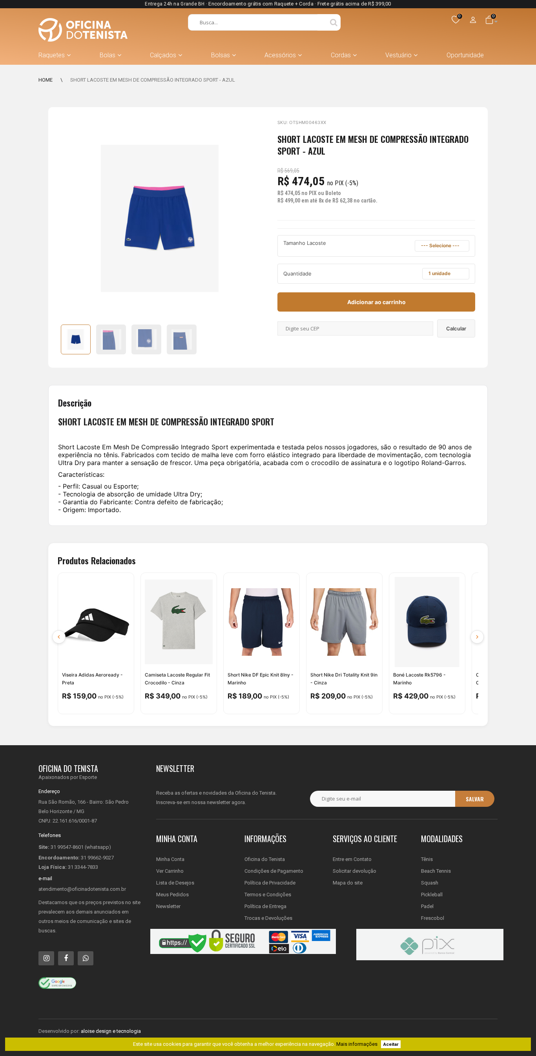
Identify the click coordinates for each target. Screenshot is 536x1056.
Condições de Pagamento (273, 871)
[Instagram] (46, 958)
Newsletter (168, 906)
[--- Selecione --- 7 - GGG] (442, 246)
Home (45, 80)
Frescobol (432, 918)
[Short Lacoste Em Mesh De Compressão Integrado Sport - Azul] (76, 339)
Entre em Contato (352, 859)
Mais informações (356, 1044)
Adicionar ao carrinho (376, 302)
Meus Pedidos (172, 894)
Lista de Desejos (175, 883)
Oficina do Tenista (264, 859)
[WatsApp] (85, 958)
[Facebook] (66, 958)
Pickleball (432, 894)
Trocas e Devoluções (268, 918)
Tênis (427, 859)
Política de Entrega (265, 906)
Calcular (456, 328)
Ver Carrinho (170, 871)
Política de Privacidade (269, 883)
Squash (429, 883)
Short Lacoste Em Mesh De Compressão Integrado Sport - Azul (152, 80)
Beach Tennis (436, 871)
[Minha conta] (473, 20)
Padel (427, 906)
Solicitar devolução (354, 871)
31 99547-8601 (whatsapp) (81, 847)
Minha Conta (170, 859)
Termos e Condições (267, 894)
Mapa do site (348, 883)
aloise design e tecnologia (111, 1031)
